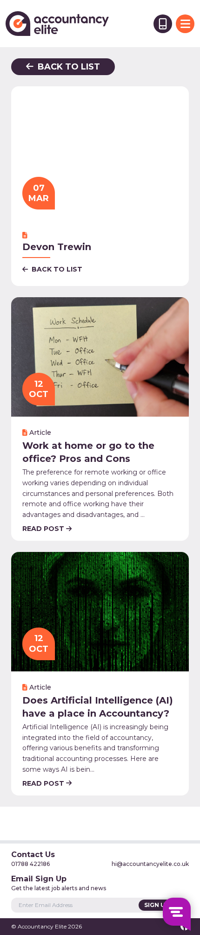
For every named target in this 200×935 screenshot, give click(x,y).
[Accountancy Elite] (57, 23)
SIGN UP (157, 904)
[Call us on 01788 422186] (162, 23)
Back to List (67, 67)
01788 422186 (30, 863)
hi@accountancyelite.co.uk (150, 863)
